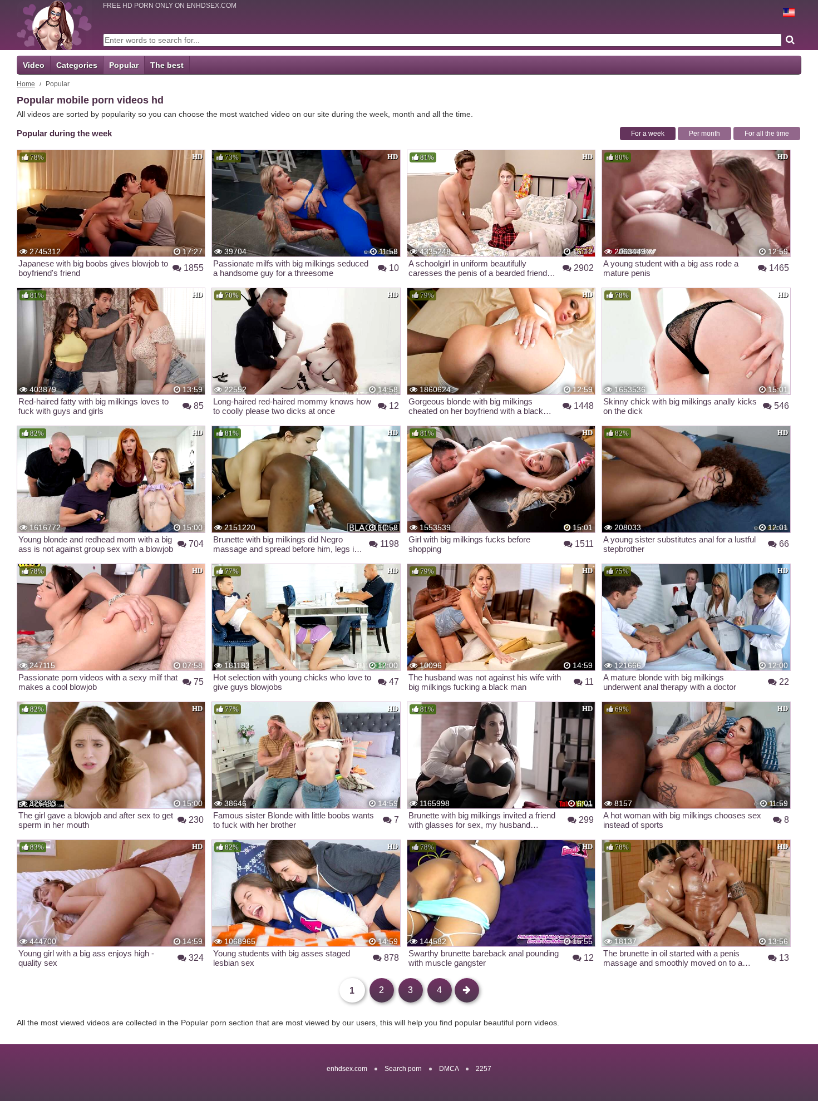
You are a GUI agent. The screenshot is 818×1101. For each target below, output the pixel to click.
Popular (124, 65)
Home (26, 84)
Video (34, 65)
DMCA (449, 1069)
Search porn (403, 1069)
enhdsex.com (347, 1069)
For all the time (767, 133)
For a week (647, 133)
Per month (704, 133)
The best (167, 65)
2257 (483, 1069)
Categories (76, 65)
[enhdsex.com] (54, 25)
